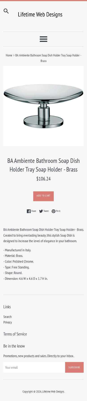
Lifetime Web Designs (53, 391)
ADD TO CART (43, 195)
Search (7, 316)
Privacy (7, 322)
